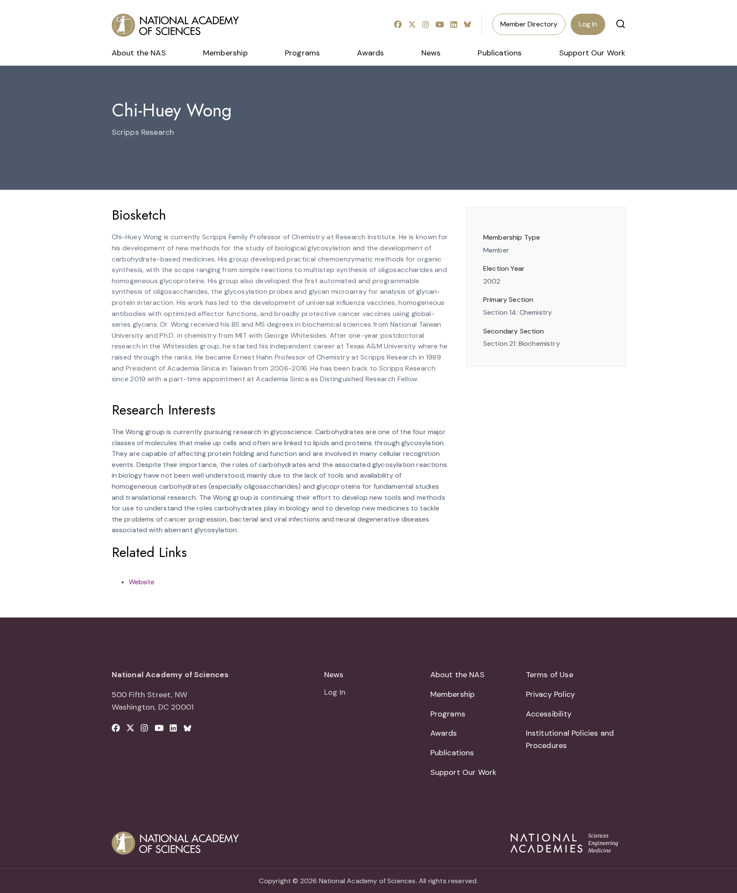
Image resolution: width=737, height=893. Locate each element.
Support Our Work (592, 53)
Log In (588, 24)
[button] (620, 24)
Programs (302, 53)
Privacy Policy (550, 694)
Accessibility (549, 714)
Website (141, 581)
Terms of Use (549, 675)
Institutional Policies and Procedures (570, 739)
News (431, 53)
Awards (370, 53)
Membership (225, 53)
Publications (500, 53)
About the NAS (139, 53)
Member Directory (528, 24)
